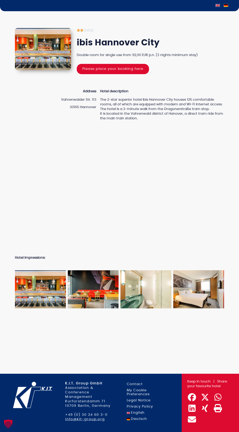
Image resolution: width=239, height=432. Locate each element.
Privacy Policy (140, 406)
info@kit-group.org (85, 419)
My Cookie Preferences (138, 392)
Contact (135, 384)
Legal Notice (139, 400)
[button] (116, 265)
